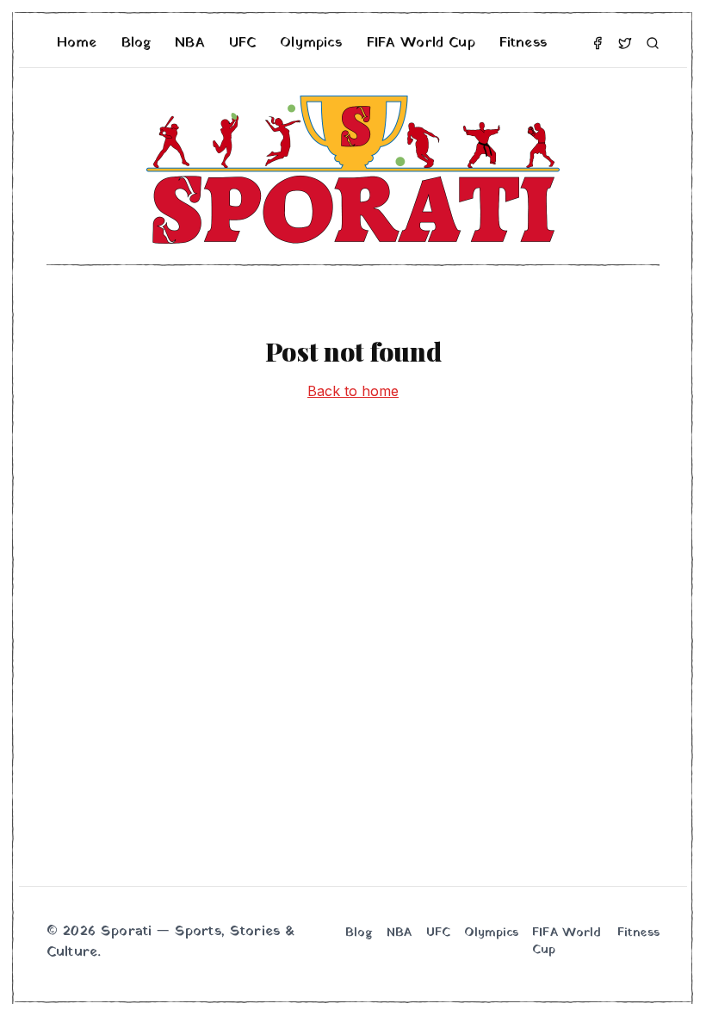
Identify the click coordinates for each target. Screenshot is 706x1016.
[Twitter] (625, 43)
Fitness (523, 43)
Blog (136, 43)
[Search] (653, 43)
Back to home (353, 391)
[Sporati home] (353, 170)
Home (77, 43)
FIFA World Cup (421, 43)
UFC (242, 43)
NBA (189, 43)
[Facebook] (597, 43)
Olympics (311, 43)
